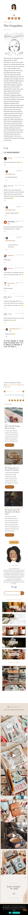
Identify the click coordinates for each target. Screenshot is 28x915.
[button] (14, 15)
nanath (9, 255)
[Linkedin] (12, 18)
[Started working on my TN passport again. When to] (14, 809)
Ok (10, 912)
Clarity (7, 508)
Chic (9, 158)
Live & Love (8, 21)
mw (8, 314)
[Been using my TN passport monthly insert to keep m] (14, 782)
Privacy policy (16, 912)
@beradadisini (9, 174)
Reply (5, 164)
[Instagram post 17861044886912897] (14, 835)
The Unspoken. (13, 25)
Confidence (19, 508)
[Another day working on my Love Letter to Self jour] (14, 728)
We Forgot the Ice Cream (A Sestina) (12, 469)
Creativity (8, 466)
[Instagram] (9, 18)
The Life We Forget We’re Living (12, 427)
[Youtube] (15, 18)
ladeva (9, 186)
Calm (6, 424)
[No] (25, 910)
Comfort (12, 508)
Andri (9, 268)
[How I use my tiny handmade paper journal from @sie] (14, 862)
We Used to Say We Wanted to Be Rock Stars (12, 512)
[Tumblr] (19, 18)
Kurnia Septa (11, 283)
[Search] (22, 593)
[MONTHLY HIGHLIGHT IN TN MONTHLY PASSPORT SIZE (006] (14, 755)
